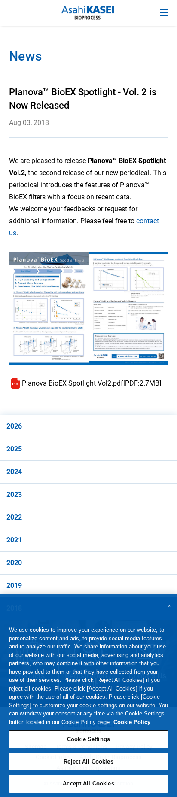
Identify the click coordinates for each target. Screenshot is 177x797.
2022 (14, 517)
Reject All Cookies (88, 761)
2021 (14, 540)
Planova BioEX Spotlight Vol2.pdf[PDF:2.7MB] (91, 383)
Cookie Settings (88, 739)
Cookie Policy (131, 722)
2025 (14, 449)
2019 (14, 585)
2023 (14, 494)
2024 (14, 472)
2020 (14, 563)
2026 (14, 426)
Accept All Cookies (88, 783)
